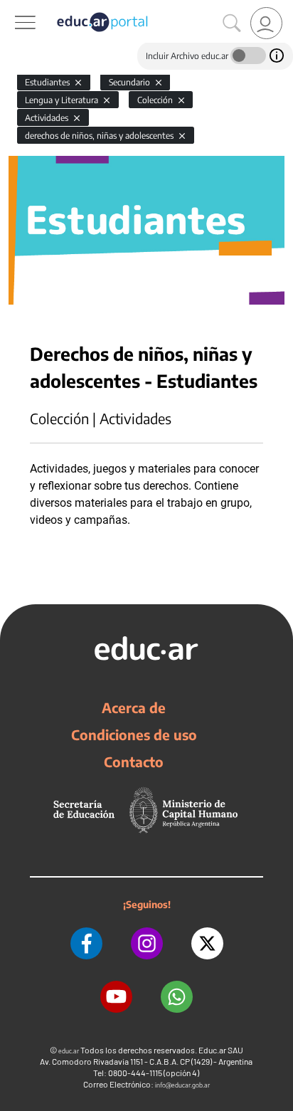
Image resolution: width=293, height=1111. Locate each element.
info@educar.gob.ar (182, 1085)
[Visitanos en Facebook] (86, 943)
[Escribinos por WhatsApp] (176, 997)
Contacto (134, 761)
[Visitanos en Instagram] (147, 943)
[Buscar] (231, 23)
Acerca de (134, 707)
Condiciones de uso (134, 734)
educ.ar (68, 1051)
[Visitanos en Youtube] (116, 997)
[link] (266, 23)
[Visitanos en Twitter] (207, 943)
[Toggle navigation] (13, 7)
